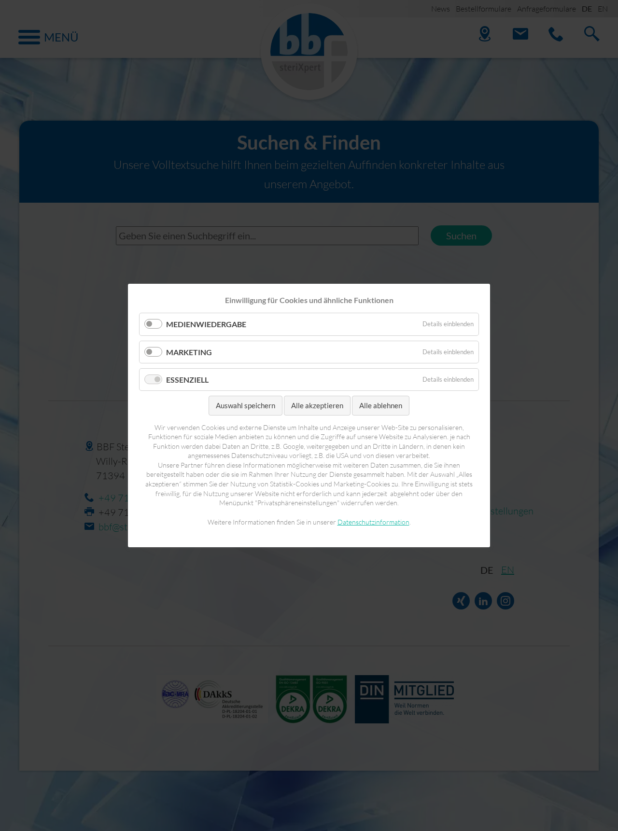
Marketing (189, 351)
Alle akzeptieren (317, 405)
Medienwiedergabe (206, 324)
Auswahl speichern (245, 405)
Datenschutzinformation (373, 522)
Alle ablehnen (380, 405)
